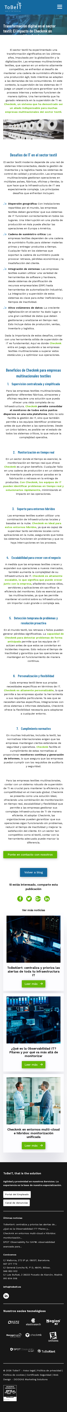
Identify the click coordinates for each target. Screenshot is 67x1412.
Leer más (32, 983)
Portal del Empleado (17, 1194)
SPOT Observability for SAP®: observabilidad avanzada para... (29, 1244)
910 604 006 (10, 1278)
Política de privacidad (49, 1370)
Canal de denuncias (16, 1202)
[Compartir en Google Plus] (38, 899)
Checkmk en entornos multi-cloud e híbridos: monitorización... (29, 1235)
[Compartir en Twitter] (29, 899)
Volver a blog (33, 872)
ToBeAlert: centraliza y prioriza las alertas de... (30, 1224)
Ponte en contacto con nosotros (30, 854)
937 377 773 (10, 1264)
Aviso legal (29, 1370)
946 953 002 (10, 1271)
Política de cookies (14, 1375)
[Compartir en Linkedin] (47, 899)
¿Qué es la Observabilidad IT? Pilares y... (26, 1228)
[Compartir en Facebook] (20, 899)
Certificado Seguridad (39, 1375)
